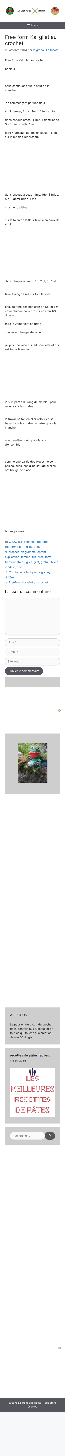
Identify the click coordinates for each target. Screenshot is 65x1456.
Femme (29, 541)
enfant (41, 552)
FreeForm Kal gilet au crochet (28, 582)
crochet (14, 552)
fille (34, 557)
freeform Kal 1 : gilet (18, 546)
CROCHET (15, 541)
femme (25, 557)
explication (12, 557)
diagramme (28, 552)
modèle (10, 567)
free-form (44, 557)
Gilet (37, 546)
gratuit (45, 562)
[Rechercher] (50, 1136)
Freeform (42, 541)
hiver (54, 562)
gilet (36, 562)
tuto (19, 567)
